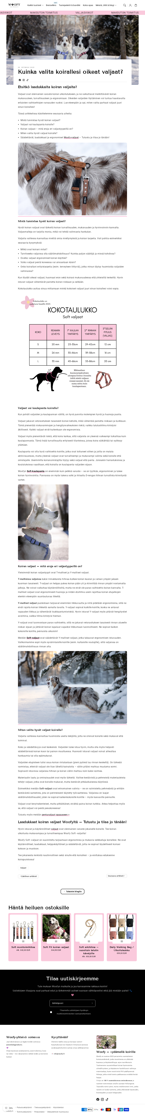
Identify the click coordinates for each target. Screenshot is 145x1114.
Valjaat (23, 868)
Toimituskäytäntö (24, 1112)
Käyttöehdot (58, 1107)
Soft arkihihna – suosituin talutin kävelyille (89, 950)
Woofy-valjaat (71, 137)
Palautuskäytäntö (24, 1107)
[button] (124, 5)
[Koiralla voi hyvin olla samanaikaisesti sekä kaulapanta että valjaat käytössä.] (43, 559)
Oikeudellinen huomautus (58, 1112)
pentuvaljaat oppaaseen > (56, 814)
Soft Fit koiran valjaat (56, 947)
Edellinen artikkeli (29, 876)
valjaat (54, 829)
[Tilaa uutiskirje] (92, 1003)
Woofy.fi (9, 1111)
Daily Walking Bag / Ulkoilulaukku (122, 949)
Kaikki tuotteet (34, 5)
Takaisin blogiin (74, 891)
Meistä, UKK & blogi (105, 5)
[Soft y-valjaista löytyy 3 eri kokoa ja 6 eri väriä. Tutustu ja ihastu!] (72, 723)
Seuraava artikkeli (116, 876)
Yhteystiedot (39, 1112)
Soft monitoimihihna (23, 947)
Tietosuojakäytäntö (42, 1107)
